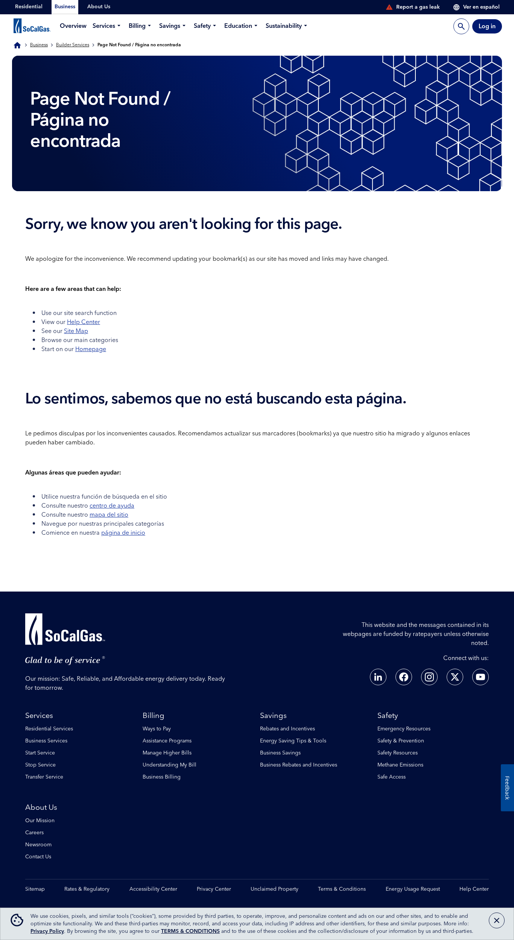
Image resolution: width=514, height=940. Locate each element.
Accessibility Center (153, 889)
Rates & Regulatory (86, 889)
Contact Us (38, 857)
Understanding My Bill (169, 765)
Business (39, 45)
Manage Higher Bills (167, 753)
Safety (387, 715)
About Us (41, 807)
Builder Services (72, 45)
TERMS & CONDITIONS (190, 931)
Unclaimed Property (274, 889)
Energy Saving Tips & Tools (293, 741)
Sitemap (35, 889)
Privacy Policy (47, 931)
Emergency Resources (403, 729)
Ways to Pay (157, 729)
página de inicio (123, 533)
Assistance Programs (167, 741)
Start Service (40, 753)
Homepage (90, 349)
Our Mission (40, 820)
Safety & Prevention (400, 741)
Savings (273, 715)
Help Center (83, 322)
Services (39, 715)
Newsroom (38, 845)
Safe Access (391, 777)
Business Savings (280, 753)
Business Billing (162, 777)
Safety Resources (397, 753)
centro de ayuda (112, 505)
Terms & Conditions (342, 889)
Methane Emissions (400, 765)
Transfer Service (44, 777)
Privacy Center (214, 889)
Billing (153, 715)
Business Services (46, 741)
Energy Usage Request (413, 889)
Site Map (76, 331)
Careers (34, 833)
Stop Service (40, 765)
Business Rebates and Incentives (298, 765)
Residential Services (49, 729)
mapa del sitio (109, 515)
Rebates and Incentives (287, 729)
